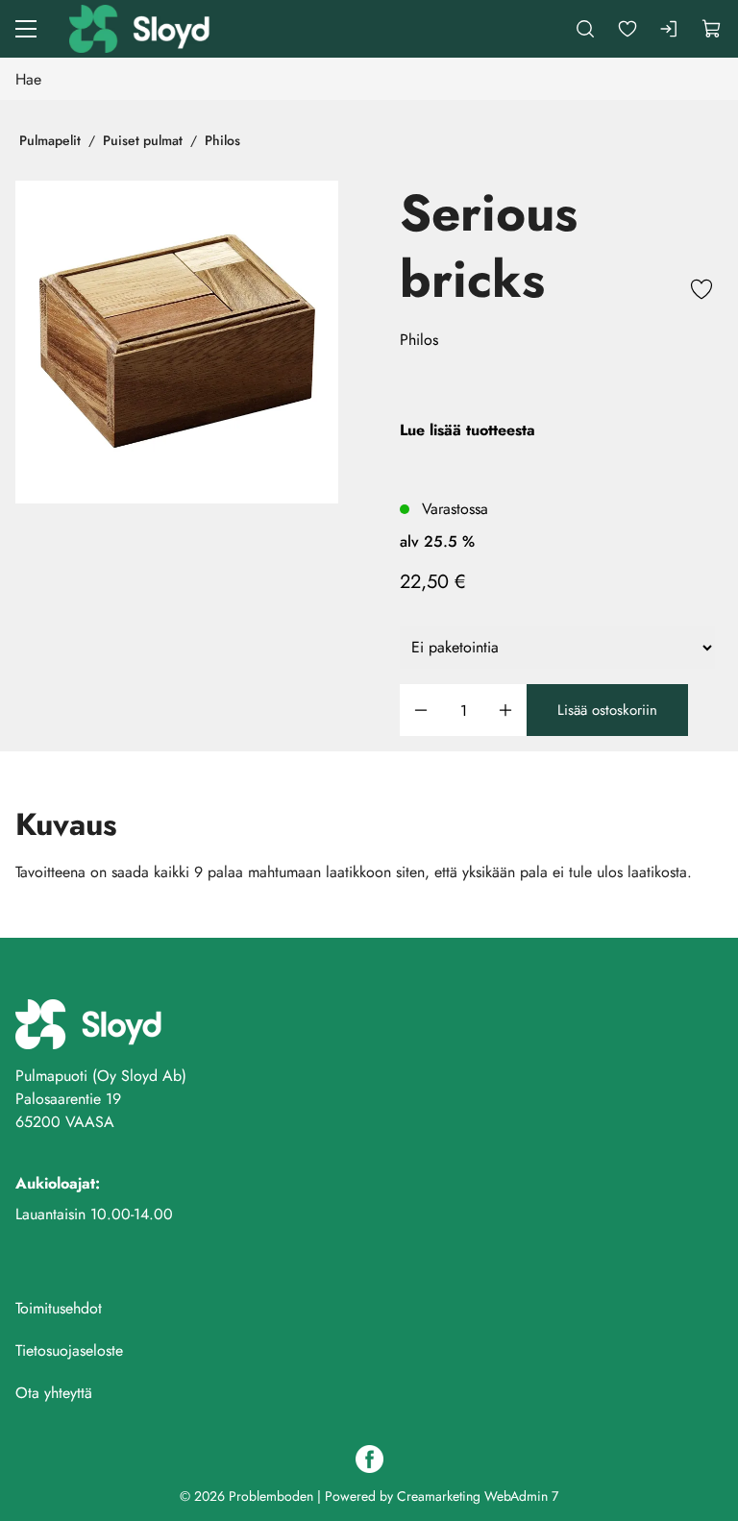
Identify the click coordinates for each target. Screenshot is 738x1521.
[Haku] (585, 29)
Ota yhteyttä (53, 1393)
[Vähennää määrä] (421, 710)
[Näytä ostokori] (712, 29)
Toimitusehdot (58, 1308)
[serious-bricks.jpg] (176, 342)
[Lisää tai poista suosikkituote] (701, 292)
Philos (222, 140)
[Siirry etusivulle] (141, 29)
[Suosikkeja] (627, 29)
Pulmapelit (50, 140)
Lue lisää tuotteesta (467, 430)
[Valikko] (26, 29)
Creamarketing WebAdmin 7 (477, 1496)
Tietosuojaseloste (69, 1350)
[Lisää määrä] (505, 710)
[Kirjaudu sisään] (670, 29)
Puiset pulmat (143, 140)
